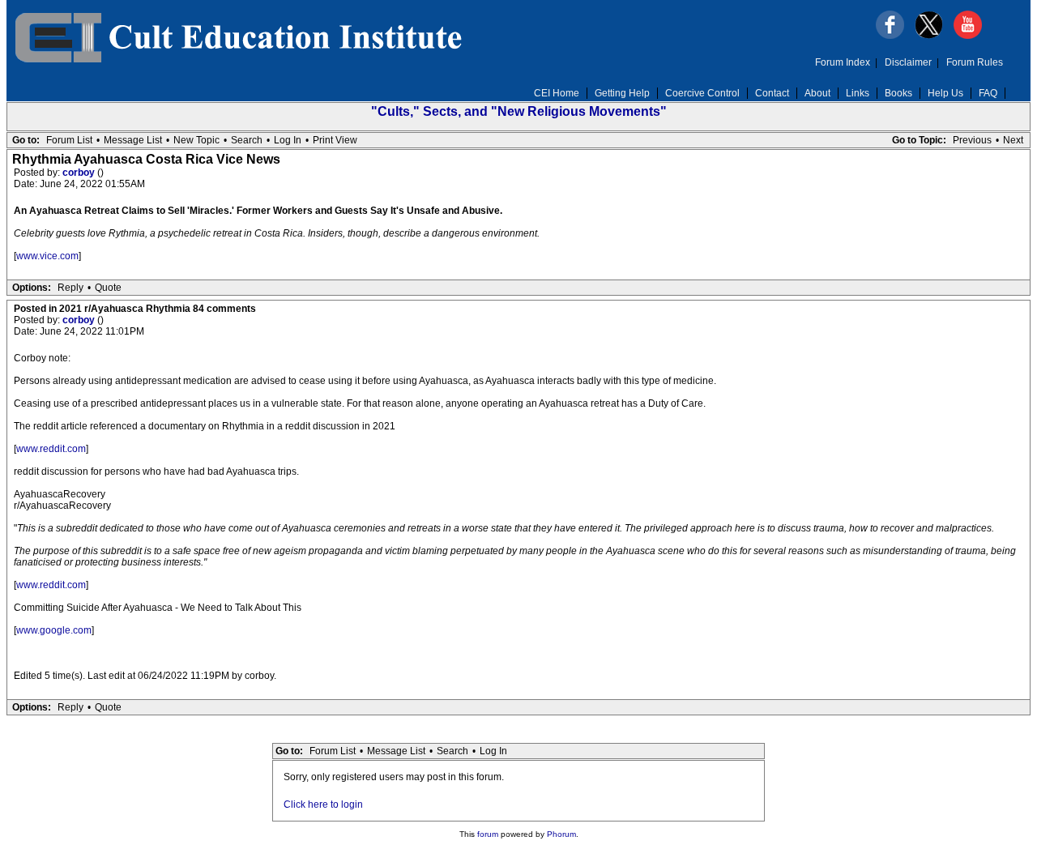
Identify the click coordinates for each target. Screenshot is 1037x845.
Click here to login (323, 804)
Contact (772, 93)
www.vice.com (47, 256)
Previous (972, 140)
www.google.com (54, 630)
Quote (108, 287)
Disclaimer (908, 62)
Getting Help (622, 93)
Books (898, 93)
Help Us (945, 93)
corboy (79, 172)
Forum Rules (974, 62)
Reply (70, 287)
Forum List (69, 140)
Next (1013, 140)
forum (487, 834)
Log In (287, 140)
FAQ (988, 93)
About (817, 93)
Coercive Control (702, 93)
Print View (335, 140)
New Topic (196, 140)
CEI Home (556, 93)
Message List (133, 140)
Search (246, 140)
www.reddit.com (51, 449)
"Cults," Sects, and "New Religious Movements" (519, 111)
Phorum (561, 834)
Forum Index (842, 62)
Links (857, 93)
